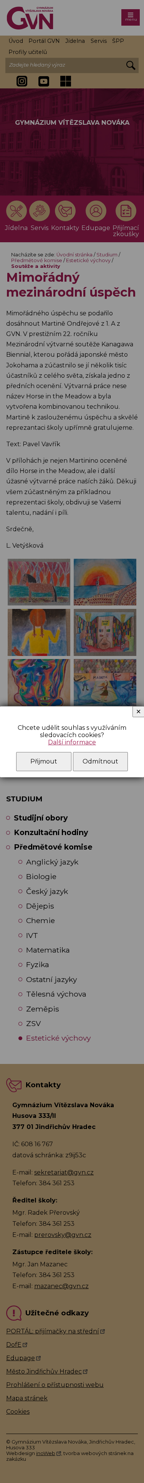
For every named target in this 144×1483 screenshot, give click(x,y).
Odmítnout (100, 761)
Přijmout (43, 761)
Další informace (72, 742)
